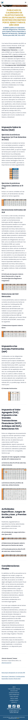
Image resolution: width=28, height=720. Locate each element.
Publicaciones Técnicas (14, 689)
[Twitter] (18, 706)
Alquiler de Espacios (14, 692)
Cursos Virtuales (14, 696)
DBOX (18, 718)
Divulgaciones (14, 690)
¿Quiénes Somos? (14, 700)
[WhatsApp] (9, 706)
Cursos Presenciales (14, 694)
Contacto (14, 702)
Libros (14, 687)
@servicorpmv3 (6, 663)
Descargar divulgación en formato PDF (13, 672)
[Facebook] (14, 706)
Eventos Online (14, 698)
